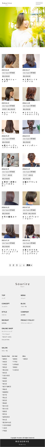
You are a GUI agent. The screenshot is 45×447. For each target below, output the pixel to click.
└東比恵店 (5, 370)
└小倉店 (4, 428)
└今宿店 (4, 364)
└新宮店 (4, 400)
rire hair (14, 356)
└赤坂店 (4, 362)
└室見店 (4, 367)
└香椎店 (14, 367)
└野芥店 (4, 414)
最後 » (29, 265)
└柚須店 (4, 381)
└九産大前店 (6, 375)
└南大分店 (5, 406)
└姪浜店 (4, 373)
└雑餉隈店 (5, 392)
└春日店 (4, 384)
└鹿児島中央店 (6, 422)
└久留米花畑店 (6, 425)
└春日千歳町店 (6, 386)
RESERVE (23, 443)
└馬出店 (4, 397)
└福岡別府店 (6, 417)
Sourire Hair (6, 356)
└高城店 (4, 403)
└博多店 (4, 389)
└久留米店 (15, 370)
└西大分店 (5, 408)
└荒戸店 (4, 395)
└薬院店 (25, 359)
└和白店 (4, 420)
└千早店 (14, 362)
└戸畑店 (4, 431)
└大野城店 (15, 364)
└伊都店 (4, 378)
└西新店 (4, 411)
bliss (24, 356)
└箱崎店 (4, 359)
